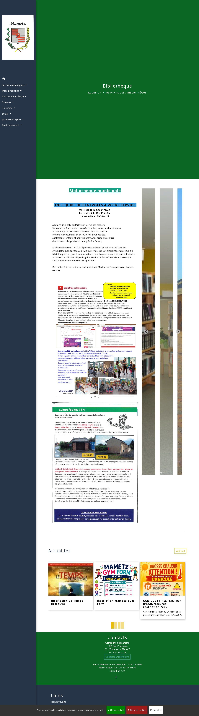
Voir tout (180, 550)
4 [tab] (122, 625)
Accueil (93, 92)
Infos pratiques (113, 92)
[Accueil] (18, 38)
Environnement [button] (11, 125)
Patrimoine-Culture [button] (13, 96)
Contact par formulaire (117, 656)
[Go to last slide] (146, 331)
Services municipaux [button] (13, 85)
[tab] (161, 473)
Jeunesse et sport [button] (12, 119)
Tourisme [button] (7, 108)
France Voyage (58, 701)
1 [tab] (112, 625)
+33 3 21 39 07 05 (117, 652)
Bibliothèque (137, 92)
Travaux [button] (7, 102)
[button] (18, 79)
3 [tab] (119, 625)
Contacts (117, 637)
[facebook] (117, 677)
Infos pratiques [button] (11, 90)
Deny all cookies (138, 710)
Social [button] (5, 113)
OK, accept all (117, 710)
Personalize (156, 710)
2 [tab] (115, 625)
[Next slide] (178, 331)
